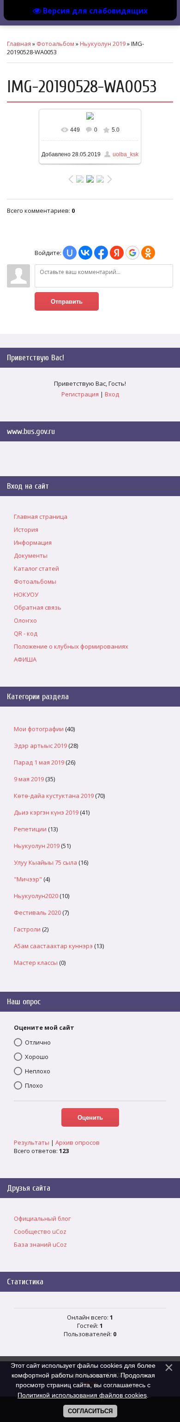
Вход (112, 394)
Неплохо (37, 1071)
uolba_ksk (125, 154)
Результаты (31, 1142)
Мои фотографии (39, 729)
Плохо (34, 1085)
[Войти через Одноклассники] (148, 253)
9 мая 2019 (29, 779)
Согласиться (90, 1411)
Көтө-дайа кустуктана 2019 (54, 795)
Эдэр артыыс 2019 (40, 745)
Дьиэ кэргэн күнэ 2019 (46, 812)
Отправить (67, 301)
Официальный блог (42, 1218)
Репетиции (30, 829)
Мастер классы (36, 962)
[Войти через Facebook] (101, 253)
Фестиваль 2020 (37, 912)
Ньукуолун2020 (36, 896)
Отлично (38, 1042)
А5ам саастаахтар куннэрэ (53, 946)
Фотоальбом (55, 43)
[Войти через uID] (70, 253)
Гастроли (27, 929)
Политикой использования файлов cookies (82, 1395)
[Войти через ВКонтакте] (85, 253)
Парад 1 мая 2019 (39, 762)
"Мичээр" (28, 879)
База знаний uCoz (40, 1244)
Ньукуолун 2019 (103, 43)
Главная (19, 43)
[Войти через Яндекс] (117, 253)
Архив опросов (77, 1142)
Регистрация (80, 394)
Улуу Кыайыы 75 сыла (45, 862)
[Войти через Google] (132, 253)
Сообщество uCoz (40, 1231)
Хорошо (36, 1056)
